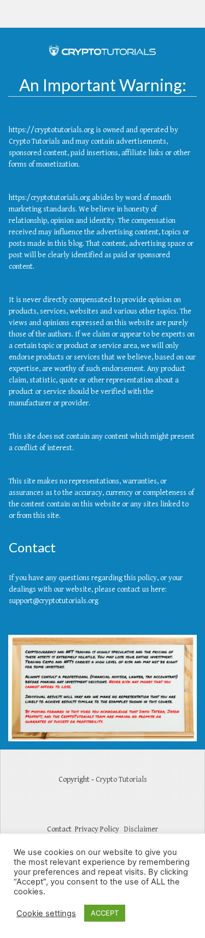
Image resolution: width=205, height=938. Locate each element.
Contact (61, 829)
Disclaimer (141, 829)
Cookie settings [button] (46, 913)
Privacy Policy (97, 829)
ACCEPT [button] (105, 912)
